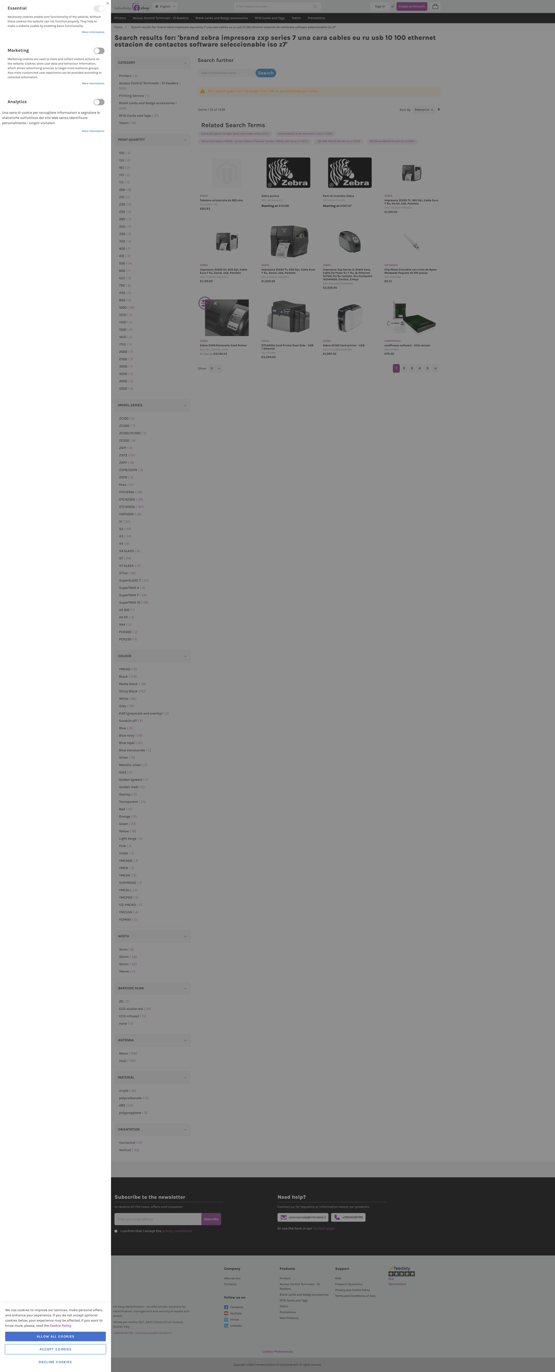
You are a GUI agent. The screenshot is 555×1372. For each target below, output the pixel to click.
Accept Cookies (55, 1349)
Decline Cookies (55, 1362)
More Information (93, 32)
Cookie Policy (60, 1326)
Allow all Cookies (56, 1336)
